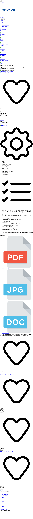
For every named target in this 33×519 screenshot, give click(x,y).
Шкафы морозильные (2, 56)
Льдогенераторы (2, 40)
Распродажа (3, 497)
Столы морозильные (2, 49)
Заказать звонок (2, 513)
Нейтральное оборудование (5, 26)
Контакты (3, 4)
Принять (1, 518)
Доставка (3, 506)
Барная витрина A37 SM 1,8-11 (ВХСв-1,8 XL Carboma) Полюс (7, 374)
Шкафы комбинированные (3, 54)
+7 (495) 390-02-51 (2, 120)
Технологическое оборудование (5, 25)
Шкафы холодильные (2, 59)
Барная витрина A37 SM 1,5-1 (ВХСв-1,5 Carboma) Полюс (6, 451)
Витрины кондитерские (2, 30)
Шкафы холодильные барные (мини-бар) (4, 60)
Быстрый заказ (1, 112)
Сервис (2, 507)
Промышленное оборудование (5, 24)
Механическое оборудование (5, 495)
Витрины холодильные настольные (4, 35)
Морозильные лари (2, 45)
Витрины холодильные (2, 34)
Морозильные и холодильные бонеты (4, 44)
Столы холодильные (2, 50)
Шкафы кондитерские (2, 55)
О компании (3, 2)
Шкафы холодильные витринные (4, 61)
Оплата (2, 3)
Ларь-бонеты (1, 39)
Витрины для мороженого (3, 29)
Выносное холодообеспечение (5, 496)
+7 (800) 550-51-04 (2, 509)
